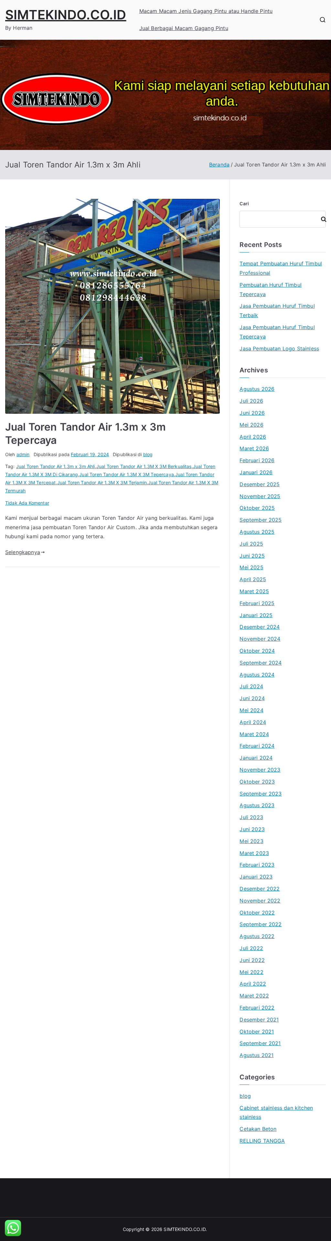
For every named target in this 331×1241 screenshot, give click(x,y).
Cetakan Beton (258, 1129)
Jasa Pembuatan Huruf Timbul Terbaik (277, 310)
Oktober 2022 (257, 912)
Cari (244, 203)
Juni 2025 (252, 555)
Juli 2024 (251, 686)
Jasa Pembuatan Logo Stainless (279, 348)
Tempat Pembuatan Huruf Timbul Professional (281, 268)
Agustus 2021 (256, 1055)
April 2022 (253, 983)
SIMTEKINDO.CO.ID (65, 15)
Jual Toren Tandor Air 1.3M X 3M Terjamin (102, 482)
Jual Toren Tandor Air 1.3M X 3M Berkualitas (144, 466)
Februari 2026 (257, 460)
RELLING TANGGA (262, 1141)
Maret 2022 (254, 995)
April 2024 (253, 722)
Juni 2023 (252, 829)
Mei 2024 (251, 710)
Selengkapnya (22, 552)
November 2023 (260, 769)
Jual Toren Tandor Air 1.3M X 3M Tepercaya (126, 474)
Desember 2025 (260, 484)
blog (148, 454)
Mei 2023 (251, 841)
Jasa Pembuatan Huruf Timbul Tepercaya (277, 332)
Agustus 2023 (257, 805)
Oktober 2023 (257, 781)
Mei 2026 (251, 425)
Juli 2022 (251, 948)
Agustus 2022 (257, 936)
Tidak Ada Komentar (27, 503)
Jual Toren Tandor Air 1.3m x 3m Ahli (55, 466)
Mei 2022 (251, 972)
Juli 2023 (251, 817)
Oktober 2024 (257, 650)
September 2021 (260, 1043)
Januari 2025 (256, 615)
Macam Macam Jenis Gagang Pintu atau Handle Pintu (206, 11)
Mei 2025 (251, 567)
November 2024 (260, 639)
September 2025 (261, 520)
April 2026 (253, 436)
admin (23, 454)
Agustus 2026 (257, 389)
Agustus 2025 (257, 532)
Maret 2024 (254, 734)
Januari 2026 (256, 472)
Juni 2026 (252, 413)
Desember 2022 (260, 888)
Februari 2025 (257, 603)
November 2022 (260, 900)
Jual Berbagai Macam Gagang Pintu (183, 28)
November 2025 (260, 496)
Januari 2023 (256, 876)
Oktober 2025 (257, 508)
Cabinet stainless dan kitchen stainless (276, 1112)
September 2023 (261, 793)
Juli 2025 (251, 543)
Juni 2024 (252, 698)
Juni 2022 (252, 960)
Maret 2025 (254, 591)
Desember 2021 (259, 1019)
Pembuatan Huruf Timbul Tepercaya (271, 289)
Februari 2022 (257, 1007)
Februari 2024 (257, 746)
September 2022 (261, 924)
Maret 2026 (254, 448)
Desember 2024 (260, 627)
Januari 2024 (256, 757)
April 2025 (253, 579)
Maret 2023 (254, 853)
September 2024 (261, 662)
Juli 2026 (251, 401)
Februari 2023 (257, 864)
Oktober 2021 (257, 1031)
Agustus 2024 (257, 674)
